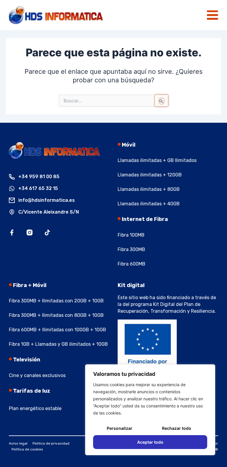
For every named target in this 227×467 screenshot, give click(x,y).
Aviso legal (18, 443)
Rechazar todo (176, 428)
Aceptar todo (150, 442)
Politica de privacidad (51, 443)
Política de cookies (27, 449)
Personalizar (119, 428)
